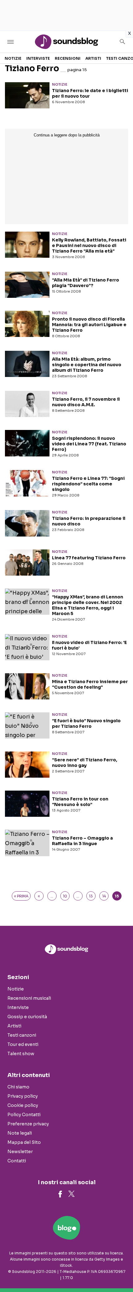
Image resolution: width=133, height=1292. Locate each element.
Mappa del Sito (24, 1142)
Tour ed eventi (22, 1044)
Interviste (38, 58)
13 (91, 896)
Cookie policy (22, 1105)
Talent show (20, 1053)
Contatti (16, 1161)
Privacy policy (22, 1096)
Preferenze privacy (28, 1124)
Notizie (13, 58)
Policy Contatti (24, 1114)
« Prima (21, 896)
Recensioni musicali (29, 998)
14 (104, 896)
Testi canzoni (21, 1035)
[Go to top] (120, 1271)
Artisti (93, 58)
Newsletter (20, 1151)
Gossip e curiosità (27, 1016)
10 (65, 896)
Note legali (19, 1133)
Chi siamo (18, 1087)
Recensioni (67, 58)
